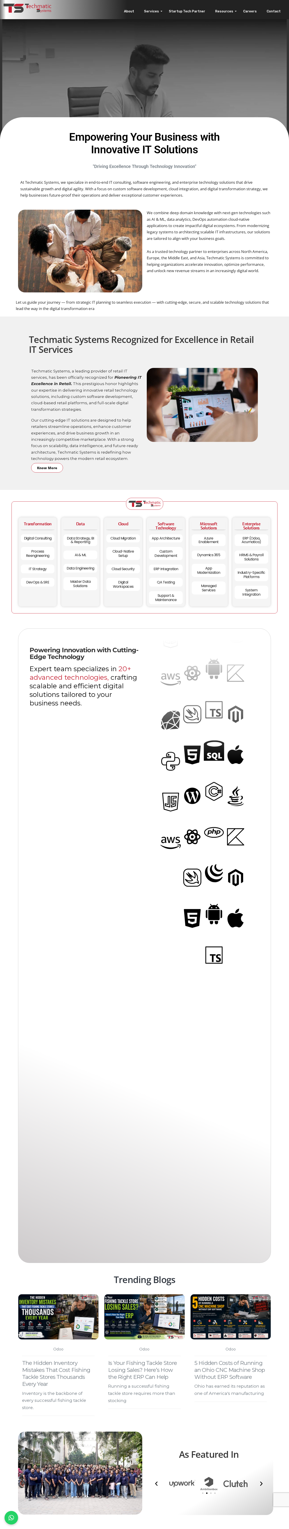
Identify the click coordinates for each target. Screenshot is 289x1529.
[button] (156, 1483)
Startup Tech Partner (187, 11)
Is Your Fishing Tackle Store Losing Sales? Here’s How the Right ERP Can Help (142, 1370)
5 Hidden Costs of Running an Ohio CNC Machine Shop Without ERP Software (229, 1370)
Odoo (58, 1349)
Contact (274, 11)
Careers (250, 11)
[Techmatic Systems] (27, 8)
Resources (224, 11)
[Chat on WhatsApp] (11, 1517)
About (129, 11)
